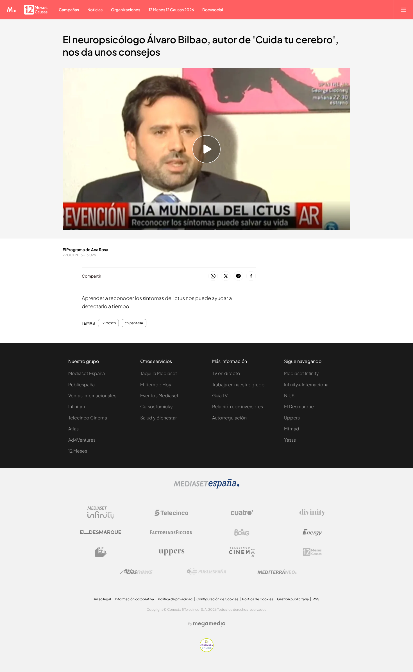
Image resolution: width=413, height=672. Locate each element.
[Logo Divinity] (312, 513)
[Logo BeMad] (101, 552)
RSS (316, 599)
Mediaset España (86, 373)
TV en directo (226, 373)
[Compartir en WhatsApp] (213, 276)
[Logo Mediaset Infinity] (100, 513)
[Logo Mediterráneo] (277, 571)
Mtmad (291, 429)
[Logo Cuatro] (242, 513)
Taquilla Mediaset (158, 373)
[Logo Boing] (241, 532)
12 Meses (108, 323)
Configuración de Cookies (217, 599)
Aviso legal (102, 599)
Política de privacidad (175, 599)
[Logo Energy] (312, 532)
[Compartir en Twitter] (226, 276)
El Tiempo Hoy (155, 384)
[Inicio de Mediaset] (11, 9)
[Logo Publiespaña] (206, 572)
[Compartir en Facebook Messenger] (238, 276)
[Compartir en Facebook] (251, 276)
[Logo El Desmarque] (100, 532)
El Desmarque (299, 406)
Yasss (290, 440)
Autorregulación (229, 418)
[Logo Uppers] (171, 552)
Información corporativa (134, 599)
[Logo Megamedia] (209, 623)
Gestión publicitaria (293, 599)
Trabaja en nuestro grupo (238, 384)
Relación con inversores (237, 406)
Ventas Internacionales (92, 395)
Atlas (73, 429)
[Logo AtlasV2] (136, 571)
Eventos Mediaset (159, 395)
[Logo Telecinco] (171, 513)
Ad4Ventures (82, 440)
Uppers (292, 418)
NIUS (289, 395)
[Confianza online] (207, 650)
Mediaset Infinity (301, 373)
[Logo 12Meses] (312, 552)
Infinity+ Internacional (307, 384)
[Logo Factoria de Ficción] (171, 532)
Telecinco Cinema (87, 418)
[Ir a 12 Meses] (35, 10)
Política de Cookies (257, 599)
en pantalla (134, 323)
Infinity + (77, 406)
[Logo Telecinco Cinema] (242, 552)
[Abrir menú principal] (403, 9)
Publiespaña (81, 384)
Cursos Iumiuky (156, 406)
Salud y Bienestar (158, 418)
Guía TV (220, 395)
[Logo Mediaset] (206, 487)
